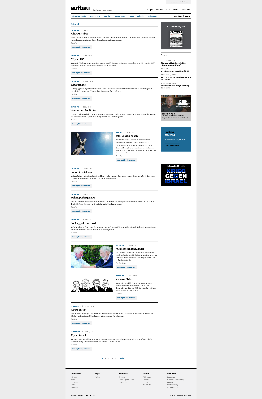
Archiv (175, 10)
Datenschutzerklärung (175, 380)
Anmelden (178, 16)
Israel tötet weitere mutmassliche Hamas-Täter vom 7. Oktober (176, 78)
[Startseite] (80, 8)
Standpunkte (95, 16)
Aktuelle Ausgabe (79, 16)
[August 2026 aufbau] (176, 39)
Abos (168, 10)
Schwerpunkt (120, 16)
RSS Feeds (184, 2)
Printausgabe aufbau (127, 380)
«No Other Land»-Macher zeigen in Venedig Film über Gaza (175, 87)
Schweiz (74, 377)
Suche (187, 16)
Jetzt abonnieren (172, 145)
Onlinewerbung (173, 387)
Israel (73, 380)
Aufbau (97, 377)
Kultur (73, 385)
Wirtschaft (74, 387)
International (75, 382)
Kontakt (170, 382)
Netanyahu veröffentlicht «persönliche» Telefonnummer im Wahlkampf (173, 64)
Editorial (140, 16)
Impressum (171, 377)
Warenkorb (185, 10)
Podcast (146, 380)
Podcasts (159, 10)
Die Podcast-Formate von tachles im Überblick (175, 71)
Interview (107, 16)
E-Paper (150, 10)
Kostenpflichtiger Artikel (81, 47)
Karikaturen (152, 16)
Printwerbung (172, 385)
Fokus (131, 16)
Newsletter (173, 2)
